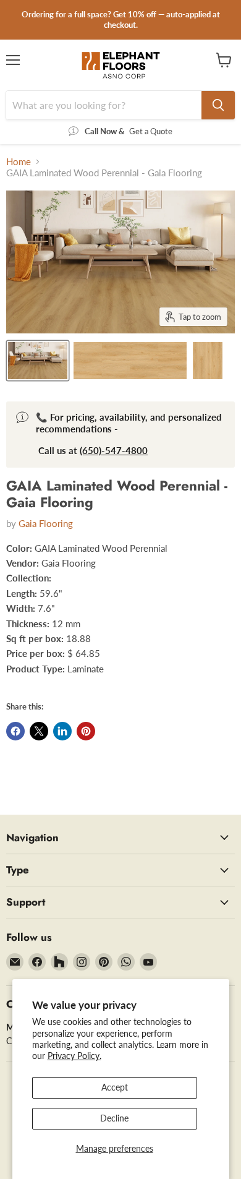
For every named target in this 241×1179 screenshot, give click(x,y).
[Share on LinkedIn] (62, 731)
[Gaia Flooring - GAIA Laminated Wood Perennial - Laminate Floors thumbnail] (38, 360)
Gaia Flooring (46, 523)
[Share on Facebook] (15, 731)
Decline (114, 1118)
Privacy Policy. (74, 1055)
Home (18, 161)
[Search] (218, 105)
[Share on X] (39, 731)
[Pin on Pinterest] (86, 731)
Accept (114, 1087)
